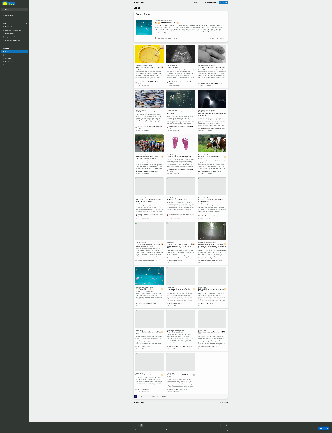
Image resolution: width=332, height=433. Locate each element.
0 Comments (176, 85)
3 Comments (209, 130)
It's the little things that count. (145, 112)
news (175, 260)
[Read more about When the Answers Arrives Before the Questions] (149, 54)
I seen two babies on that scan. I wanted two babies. (180, 113)
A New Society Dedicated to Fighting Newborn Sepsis (178, 290)
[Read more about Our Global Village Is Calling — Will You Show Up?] (149, 319)
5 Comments (177, 306)
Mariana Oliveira (142, 82)
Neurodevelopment (216, 128)
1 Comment (208, 218)
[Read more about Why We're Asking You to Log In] (149, 362)
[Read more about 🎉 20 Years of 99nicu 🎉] (144, 27)
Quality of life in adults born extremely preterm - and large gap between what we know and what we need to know (212, 246)
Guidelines (159, 430)
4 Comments (146, 263)
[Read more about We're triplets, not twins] (180, 54)
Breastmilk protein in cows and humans (208, 157)
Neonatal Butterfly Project (187, 82)
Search (7, 10)
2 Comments (145, 85)
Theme (137, 430)
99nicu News (170, 242)
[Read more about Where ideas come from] (180, 319)
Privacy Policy (145, 430)
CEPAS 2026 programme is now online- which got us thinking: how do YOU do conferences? (179, 246)
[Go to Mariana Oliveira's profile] (136, 82)
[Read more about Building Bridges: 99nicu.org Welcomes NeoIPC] (212, 276)
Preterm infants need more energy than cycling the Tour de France (146, 157)
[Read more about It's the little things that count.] (149, 99)
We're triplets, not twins (175, 67)
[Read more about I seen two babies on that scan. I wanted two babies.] (180, 99)
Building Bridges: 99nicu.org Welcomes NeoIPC (211, 290)
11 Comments (221, 38)
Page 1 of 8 (164, 396)
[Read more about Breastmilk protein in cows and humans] (212, 143)
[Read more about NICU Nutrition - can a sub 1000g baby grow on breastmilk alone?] (149, 231)
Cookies (152, 430)
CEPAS (212, 346)
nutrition (151, 171)
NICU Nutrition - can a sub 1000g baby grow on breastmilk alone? (147, 245)
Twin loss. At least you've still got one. (179, 157)
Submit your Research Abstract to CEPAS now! (211, 333)
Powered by (219, 430)
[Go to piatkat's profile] (167, 260)
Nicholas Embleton (174, 82)
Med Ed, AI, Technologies (154, 82)
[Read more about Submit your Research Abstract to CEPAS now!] (212, 319)
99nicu (171, 38)
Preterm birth (214, 260)
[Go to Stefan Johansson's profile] (155, 38)
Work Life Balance (184, 346)
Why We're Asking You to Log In (145, 375)
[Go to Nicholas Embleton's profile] (167, 82)
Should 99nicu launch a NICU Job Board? (177, 376)
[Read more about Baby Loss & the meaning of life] (180, 186)
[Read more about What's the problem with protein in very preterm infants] (212, 186)
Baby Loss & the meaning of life (177, 200)
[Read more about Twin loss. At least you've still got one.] (180, 143)
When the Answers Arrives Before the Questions (147, 68)
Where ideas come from (175, 332)
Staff (165, 430)
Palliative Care (214, 83)
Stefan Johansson (162, 38)
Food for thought (172, 65)
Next (153, 396)
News (144, 389)
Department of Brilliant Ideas (163, 21)
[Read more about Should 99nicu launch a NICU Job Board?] (180, 362)
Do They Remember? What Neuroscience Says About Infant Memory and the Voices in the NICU (212, 113)
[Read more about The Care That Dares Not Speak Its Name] (212, 54)
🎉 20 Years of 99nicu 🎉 (168, 23)
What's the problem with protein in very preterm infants (211, 200)
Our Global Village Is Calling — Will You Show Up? (148, 333)
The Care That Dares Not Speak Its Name (211, 67)
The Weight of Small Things (143, 65)
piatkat (171, 260)
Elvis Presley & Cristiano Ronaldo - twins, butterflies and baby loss (148, 200)
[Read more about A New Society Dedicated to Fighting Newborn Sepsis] (180, 276)
